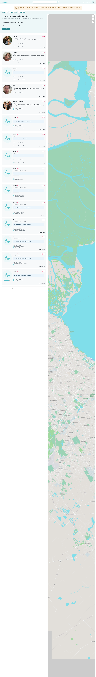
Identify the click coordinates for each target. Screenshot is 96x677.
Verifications (14, 12)
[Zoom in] (93, 16)
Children (6, 12)
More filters (22, 12)
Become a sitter (86, 2)
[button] (72, 417)
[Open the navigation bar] (93, 2)
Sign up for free (6, 28)
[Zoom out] (93, 18)
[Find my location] (93, 22)
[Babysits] (5, 2)
